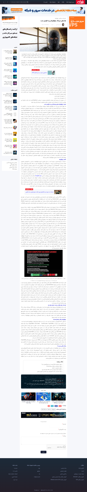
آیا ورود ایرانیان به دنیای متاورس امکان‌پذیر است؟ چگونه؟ (8, 70)
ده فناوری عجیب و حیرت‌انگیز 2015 (39, 73)
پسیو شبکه (14, 169)
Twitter (48, 409)
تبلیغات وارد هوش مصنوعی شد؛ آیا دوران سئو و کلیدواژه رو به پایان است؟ (7, 95)
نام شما (64, 424)
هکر (48, 406)
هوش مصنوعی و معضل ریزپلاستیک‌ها (54, 366)
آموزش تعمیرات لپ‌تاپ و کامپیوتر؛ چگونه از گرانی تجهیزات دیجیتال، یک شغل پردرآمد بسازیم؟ (8, 121)
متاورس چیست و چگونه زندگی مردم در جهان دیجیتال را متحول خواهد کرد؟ (8, 83)
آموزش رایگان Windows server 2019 (58, 480)
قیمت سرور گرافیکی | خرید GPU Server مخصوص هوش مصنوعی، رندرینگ (7, 101)
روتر (39, 468)
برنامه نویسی (63, 468)
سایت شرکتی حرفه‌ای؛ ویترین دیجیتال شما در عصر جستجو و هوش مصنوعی (8, 108)
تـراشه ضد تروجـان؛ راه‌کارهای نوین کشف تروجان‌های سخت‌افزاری (40, 192)
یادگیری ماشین (63, 474)
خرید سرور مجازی (13, 167)
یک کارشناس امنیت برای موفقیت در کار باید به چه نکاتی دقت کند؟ (43, 402)
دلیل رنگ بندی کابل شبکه (8, 127)
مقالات (63, 2)
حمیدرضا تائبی (58, 24)
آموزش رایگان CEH (80, 480)
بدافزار (60, 406)
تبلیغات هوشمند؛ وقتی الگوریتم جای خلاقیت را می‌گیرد (8, 146)
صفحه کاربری (14, 477)
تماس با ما (45, 2)
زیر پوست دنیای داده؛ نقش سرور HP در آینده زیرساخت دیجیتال (8, 140)
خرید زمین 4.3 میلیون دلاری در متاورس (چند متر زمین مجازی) (8, 77)
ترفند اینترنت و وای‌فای (79, 474)
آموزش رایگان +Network (78, 477)
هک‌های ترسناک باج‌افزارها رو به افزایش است (53, 21)
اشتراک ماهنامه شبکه (12, 474)
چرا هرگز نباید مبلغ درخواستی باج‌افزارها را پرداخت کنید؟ (28, 402)
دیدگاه (64, 436)
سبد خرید (15, 480)
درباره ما (15, 468)
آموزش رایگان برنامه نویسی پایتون (59, 477)
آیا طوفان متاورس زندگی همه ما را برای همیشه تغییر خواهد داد (8, 64)
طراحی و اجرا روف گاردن (12, 162)
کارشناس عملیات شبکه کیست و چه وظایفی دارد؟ (8, 153)
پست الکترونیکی (62, 429)
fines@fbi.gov (38, 176)
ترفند (58, 2)
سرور (36, 490)
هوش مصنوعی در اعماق (57, 368)
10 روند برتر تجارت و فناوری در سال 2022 (8, 58)
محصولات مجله (52, 2)
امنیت (52, 24)
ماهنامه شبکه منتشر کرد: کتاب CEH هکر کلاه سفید (52, 369)
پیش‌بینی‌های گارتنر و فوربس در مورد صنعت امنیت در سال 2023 (58, 402)
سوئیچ (38, 471)
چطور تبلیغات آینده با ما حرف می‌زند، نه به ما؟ (8, 134)
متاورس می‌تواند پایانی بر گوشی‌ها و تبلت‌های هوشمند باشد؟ (8, 52)
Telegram (53, 409)
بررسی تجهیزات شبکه (70, 2)
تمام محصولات (37, 477)
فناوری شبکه (81, 468)
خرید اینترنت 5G (13, 166)
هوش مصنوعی (63, 471)
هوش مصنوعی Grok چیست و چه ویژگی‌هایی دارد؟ (51, 364)
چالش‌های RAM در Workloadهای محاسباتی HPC (8, 114)
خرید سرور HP (14, 164)
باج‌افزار (56, 406)
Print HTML (44, 409)
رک (39, 474)
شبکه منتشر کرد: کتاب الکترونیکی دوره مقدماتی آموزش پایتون (49, 371)
